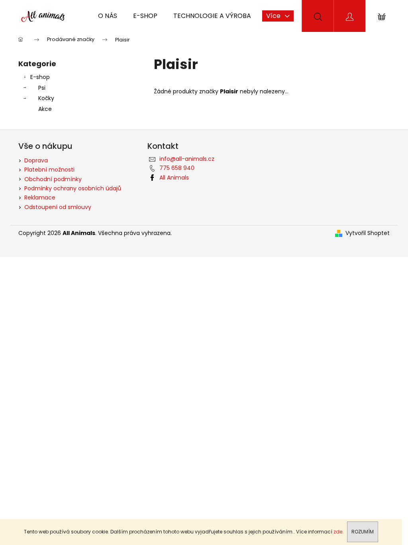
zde (337, 531)
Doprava (36, 160)
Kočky (46, 98)
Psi (41, 88)
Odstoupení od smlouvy (57, 207)
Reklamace (39, 197)
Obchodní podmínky (53, 179)
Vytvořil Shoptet (367, 233)
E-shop (40, 77)
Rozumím (362, 531)
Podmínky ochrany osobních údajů (72, 188)
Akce (45, 109)
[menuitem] (107, 16)
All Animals (174, 178)
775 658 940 (176, 168)
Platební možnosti (49, 170)
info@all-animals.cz (186, 159)
